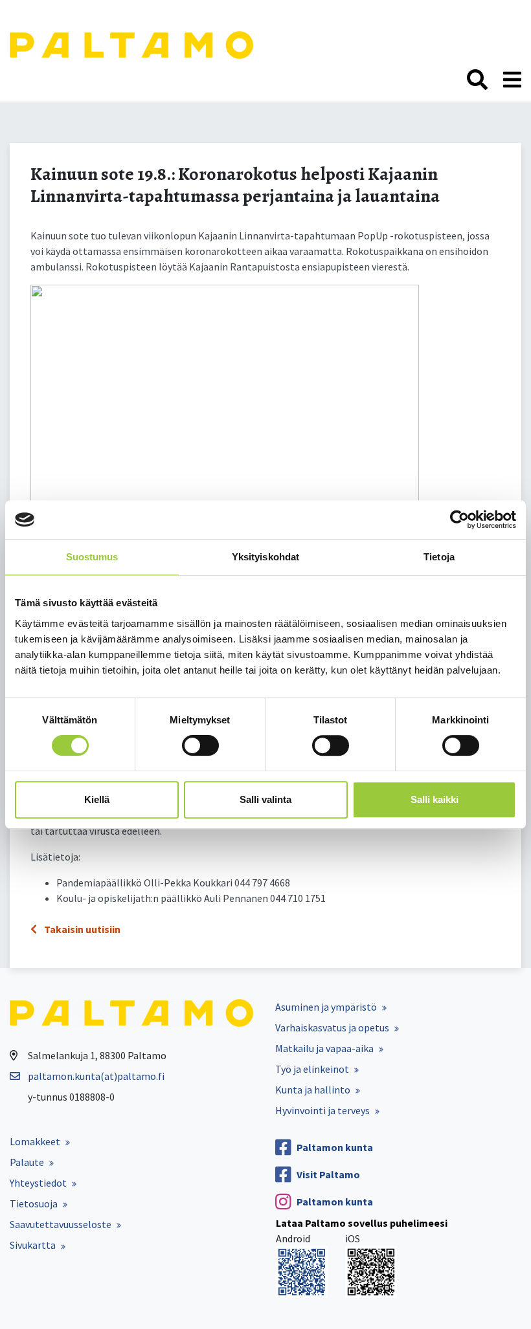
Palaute (27, 1162)
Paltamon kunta (335, 1147)
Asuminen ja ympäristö (326, 1006)
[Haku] (477, 80)
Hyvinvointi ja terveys (322, 1110)
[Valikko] (512, 80)
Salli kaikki (434, 799)
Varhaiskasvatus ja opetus (332, 1027)
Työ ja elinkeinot (312, 1068)
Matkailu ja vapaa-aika (324, 1048)
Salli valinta (265, 799)
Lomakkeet (35, 1141)
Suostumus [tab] (92, 556)
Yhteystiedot (38, 1182)
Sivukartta (33, 1244)
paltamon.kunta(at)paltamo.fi (96, 1076)
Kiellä (96, 799)
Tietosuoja (34, 1203)
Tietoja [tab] (439, 556)
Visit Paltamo (328, 1174)
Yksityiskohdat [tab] (265, 556)
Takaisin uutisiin (81, 929)
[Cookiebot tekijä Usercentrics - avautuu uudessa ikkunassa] (459, 519)
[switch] (200, 745)
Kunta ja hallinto (312, 1089)
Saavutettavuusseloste (60, 1224)
